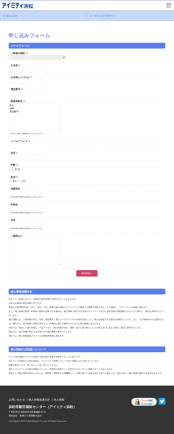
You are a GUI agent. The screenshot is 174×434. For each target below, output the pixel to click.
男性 (14, 181)
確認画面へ (86, 273)
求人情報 (59, 399)
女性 (23, 181)
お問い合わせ (17, 399)
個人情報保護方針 (39, 399)
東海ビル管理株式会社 (31, 415)
